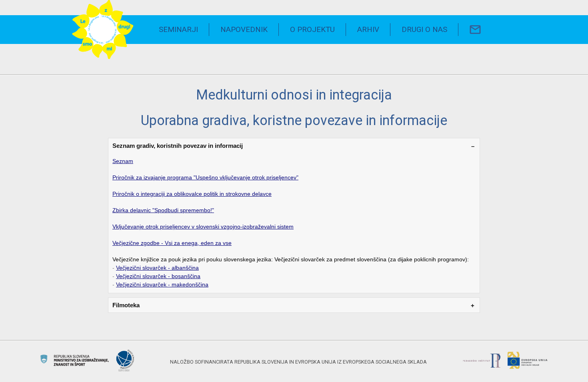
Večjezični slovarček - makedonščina (162, 284)
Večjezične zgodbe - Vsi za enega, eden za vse (172, 243)
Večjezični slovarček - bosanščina (158, 276)
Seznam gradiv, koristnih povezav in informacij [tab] (177, 145)
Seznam (122, 161)
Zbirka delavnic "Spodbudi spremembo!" (163, 210)
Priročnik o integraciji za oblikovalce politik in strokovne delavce (192, 194)
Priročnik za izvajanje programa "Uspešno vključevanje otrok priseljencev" (205, 177)
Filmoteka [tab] (126, 305)
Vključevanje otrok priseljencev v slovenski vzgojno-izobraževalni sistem (203, 226)
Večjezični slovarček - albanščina (157, 268)
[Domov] (103, 30)
